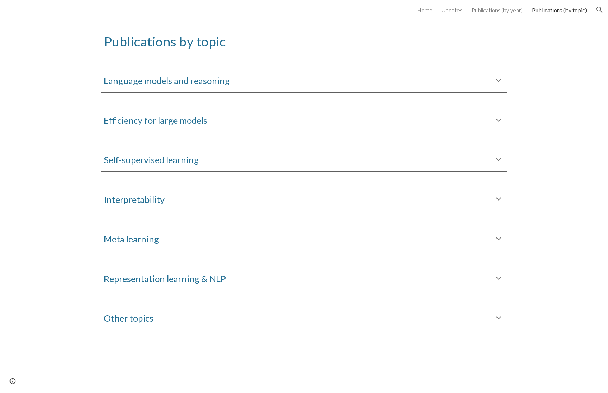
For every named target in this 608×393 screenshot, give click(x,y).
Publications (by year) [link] (497, 10)
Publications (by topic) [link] (559, 10)
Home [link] (424, 10)
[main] (304, 40)
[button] (599, 9)
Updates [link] (452, 10)
